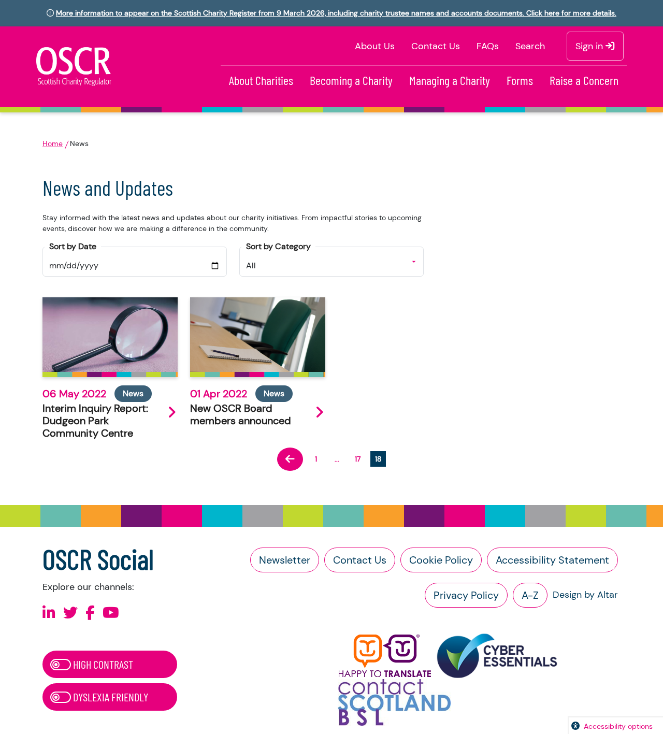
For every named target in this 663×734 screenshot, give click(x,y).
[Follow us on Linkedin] (48, 613)
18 (378, 459)
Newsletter (284, 560)
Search (530, 46)
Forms (520, 80)
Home (52, 143)
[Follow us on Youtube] (111, 613)
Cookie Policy (441, 560)
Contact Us (435, 46)
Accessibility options (618, 726)
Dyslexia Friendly (109, 696)
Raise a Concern (584, 80)
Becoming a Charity (351, 80)
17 (358, 459)
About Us (375, 46)
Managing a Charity (449, 80)
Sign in (590, 46)
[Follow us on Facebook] (90, 613)
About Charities (261, 80)
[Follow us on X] (70, 613)
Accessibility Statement (552, 560)
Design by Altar (585, 594)
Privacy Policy (466, 595)
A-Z (530, 595)
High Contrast (102, 664)
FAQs (488, 46)
